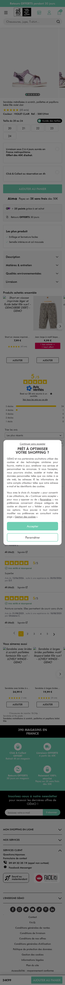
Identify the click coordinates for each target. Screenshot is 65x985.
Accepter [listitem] (32, 526)
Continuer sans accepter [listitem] (32, 443)
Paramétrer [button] (45, 499)
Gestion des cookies (25, 516)
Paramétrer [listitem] (32, 537)
